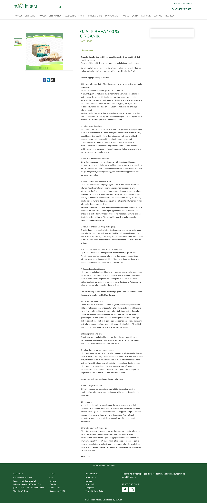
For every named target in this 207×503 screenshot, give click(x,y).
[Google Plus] (52, 80)
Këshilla (169, 16)
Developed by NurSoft (112, 500)
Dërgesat (89, 488)
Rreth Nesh (179, 4)
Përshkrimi (87, 51)
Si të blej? (89, 484)
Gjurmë (158, 16)
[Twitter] (48, 80)
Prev (17, 51)
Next (17, 33)
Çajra (135, 16)
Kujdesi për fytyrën (50, 16)
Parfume (146, 16)
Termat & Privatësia (94, 491)
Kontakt (190, 4)
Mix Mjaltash (112, 16)
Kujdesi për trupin (74, 16)
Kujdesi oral (95, 16)
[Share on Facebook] (44, 80)
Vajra (126, 16)
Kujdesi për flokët (25, 16)
